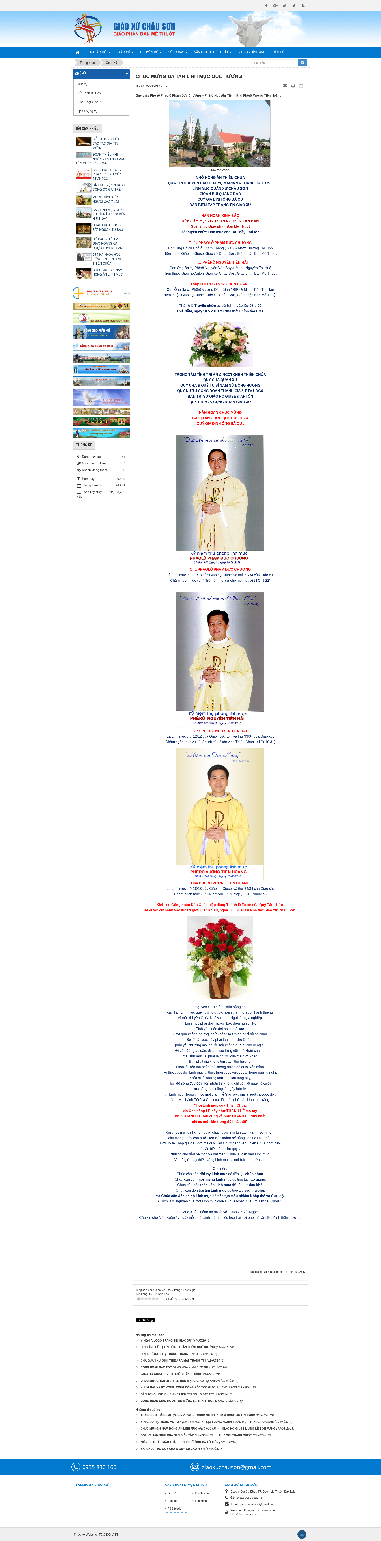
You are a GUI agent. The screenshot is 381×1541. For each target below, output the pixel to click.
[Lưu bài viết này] (301, 85)
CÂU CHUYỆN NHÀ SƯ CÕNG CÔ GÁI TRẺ (109, 187)
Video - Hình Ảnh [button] (251, 52)
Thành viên (202, 1493)
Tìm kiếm (201, 1500)
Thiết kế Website (85, 1534)
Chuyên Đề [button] (149, 52)
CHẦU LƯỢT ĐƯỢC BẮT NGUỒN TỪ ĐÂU (108, 227)
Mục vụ (82, 84)
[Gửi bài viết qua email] (285, 85)
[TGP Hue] (101, 332)
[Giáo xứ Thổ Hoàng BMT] (101, 380)
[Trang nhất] (78, 52)
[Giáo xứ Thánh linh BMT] (101, 396)
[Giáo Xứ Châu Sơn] (91, 28)
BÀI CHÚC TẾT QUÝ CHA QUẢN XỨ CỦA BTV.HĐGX (107, 174)
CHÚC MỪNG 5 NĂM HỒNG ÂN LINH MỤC (108, 272)
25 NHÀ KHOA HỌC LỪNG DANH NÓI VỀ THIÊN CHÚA (107, 258)
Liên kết (172, 1500)
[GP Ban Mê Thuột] (101, 305)
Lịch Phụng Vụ (87, 111)
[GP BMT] (101, 421)
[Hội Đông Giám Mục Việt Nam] (101, 317)
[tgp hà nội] (101, 293)
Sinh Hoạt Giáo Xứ (90, 102)
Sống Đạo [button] (176, 52)
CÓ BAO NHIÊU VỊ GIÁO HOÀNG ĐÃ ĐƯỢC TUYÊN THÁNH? (109, 243)
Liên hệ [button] (278, 52)
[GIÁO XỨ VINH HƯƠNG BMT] (101, 357)
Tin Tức (172, 1493)
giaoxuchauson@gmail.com (236, 1467)
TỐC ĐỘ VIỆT (108, 1534)
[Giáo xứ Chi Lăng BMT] (101, 411)
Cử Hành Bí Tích (89, 93)
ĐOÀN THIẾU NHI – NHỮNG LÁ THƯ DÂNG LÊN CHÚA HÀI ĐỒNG (101, 158)
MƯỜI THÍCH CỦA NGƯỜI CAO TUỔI (106, 199)
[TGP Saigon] (101, 346)
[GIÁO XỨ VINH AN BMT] (101, 369)
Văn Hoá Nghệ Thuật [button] (211, 52)
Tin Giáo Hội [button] (97, 52)
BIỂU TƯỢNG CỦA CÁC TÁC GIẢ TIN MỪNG (106, 143)
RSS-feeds (174, 1508)
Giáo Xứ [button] (124, 52)
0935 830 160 (99, 1467)
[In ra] (293, 85)
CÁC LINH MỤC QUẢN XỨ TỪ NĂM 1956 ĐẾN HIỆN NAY (109, 214)
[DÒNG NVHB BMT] (101, 432)
